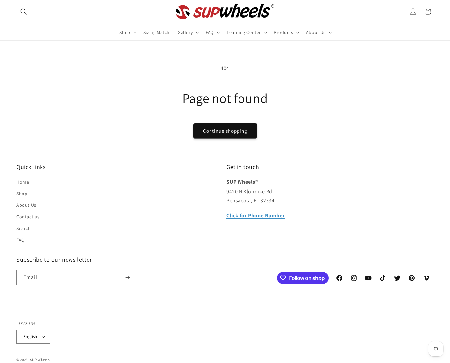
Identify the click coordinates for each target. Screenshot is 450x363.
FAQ (20, 240)
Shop (21, 193)
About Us (26, 205)
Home (22, 182)
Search (23, 228)
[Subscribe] (127, 277)
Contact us (28, 217)
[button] (23, 11)
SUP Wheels (40, 359)
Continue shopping (225, 131)
